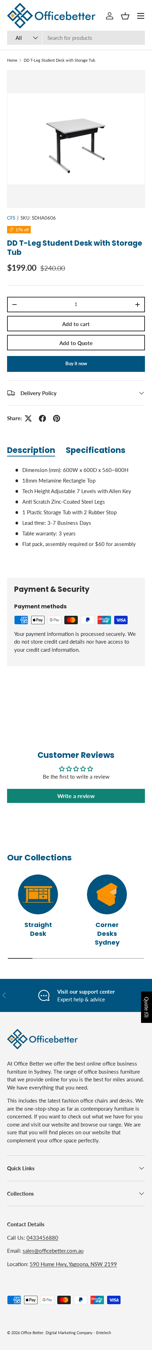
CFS (11, 218)
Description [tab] (31, 450)
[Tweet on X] (28, 418)
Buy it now (76, 363)
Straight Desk (38, 929)
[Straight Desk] (38, 894)
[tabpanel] (76, 516)
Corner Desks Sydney (107, 933)
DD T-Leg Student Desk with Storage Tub (59, 60)
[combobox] (76, 38)
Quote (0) (147, 1007)
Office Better (32, 1332)
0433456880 (42, 1237)
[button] (125, 16)
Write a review (76, 795)
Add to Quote (76, 343)
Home (12, 60)
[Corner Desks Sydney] (107, 894)
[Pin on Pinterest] (56, 418)
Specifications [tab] (95, 450)
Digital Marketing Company (69, 1332)
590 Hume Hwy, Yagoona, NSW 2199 (73, 1264)
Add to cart (76, 324)
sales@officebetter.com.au (53, 1250)
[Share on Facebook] (42, 418)
